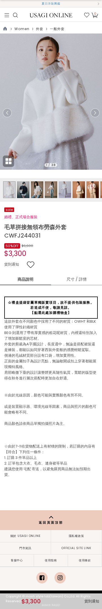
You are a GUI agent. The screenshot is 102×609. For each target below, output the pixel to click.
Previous (7, 113)
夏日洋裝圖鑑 (51, 3)
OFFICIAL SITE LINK (76, 548)
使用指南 (51, 560)
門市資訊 (25, 548)
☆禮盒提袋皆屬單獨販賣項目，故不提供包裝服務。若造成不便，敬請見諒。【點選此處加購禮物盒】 (51, 307)
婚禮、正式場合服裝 (20, 217)
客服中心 (17, 560)
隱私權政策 (76, 536)
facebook (42, 577)
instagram (60, 577)
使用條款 (85, 560)
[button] (3, 3)
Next (95, 113)
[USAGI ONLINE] (51, 15)
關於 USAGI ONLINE (25, 536)
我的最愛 (86, 15)
